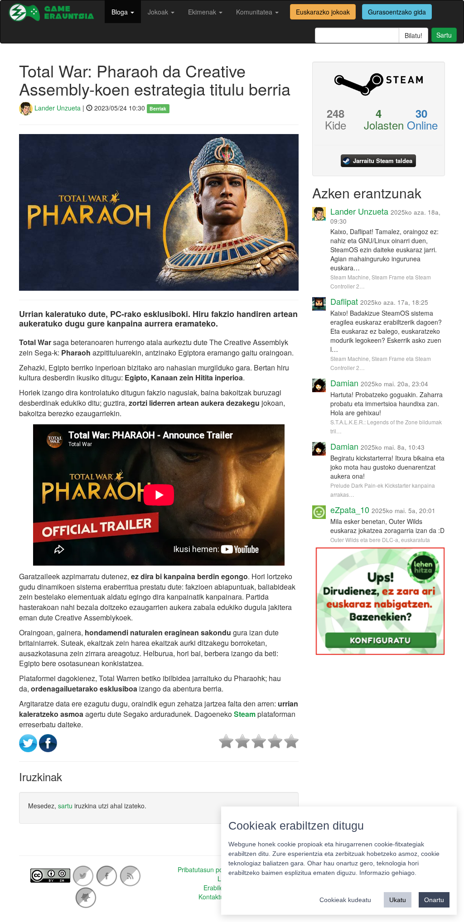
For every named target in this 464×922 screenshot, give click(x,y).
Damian (344, 383)
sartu (65, 805)
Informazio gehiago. (387, 872)
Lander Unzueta (57, 107)
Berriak (158, 108)
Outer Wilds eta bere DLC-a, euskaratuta (380, 539)
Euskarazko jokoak (323, 11)
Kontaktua (212, 896)
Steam (244, 714)
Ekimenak (203, 11)
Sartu (444, 34)
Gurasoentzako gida (397, 11)
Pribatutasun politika (207, 869)
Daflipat (344, 301)
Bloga (120, 11)
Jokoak (159, 11)
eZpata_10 (349, 509)
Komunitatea (255, 11)
